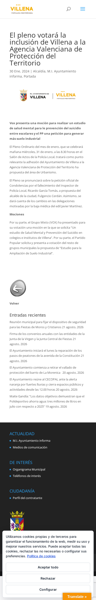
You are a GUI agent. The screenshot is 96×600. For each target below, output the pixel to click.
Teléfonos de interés (27, 476)
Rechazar (48, 578)
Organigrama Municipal (29, 469)
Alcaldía (39, 71)
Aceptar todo (48, 567)
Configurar (48, 589)
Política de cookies (41, 556)
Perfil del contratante (27, 498)
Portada (30, 76)
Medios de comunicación (30, 447)
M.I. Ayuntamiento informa (31, 440)
